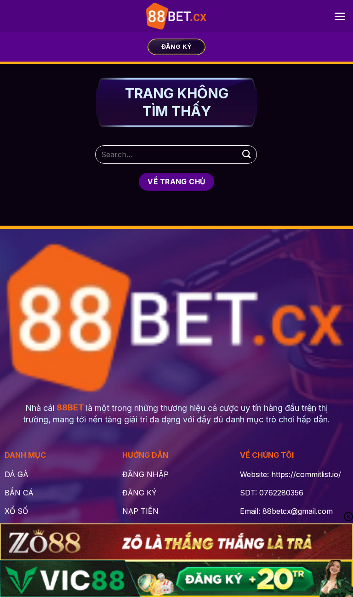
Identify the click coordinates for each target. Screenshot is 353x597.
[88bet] (177, 16)
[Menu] (340, 16)
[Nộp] (247, 154)
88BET (70, 407)
